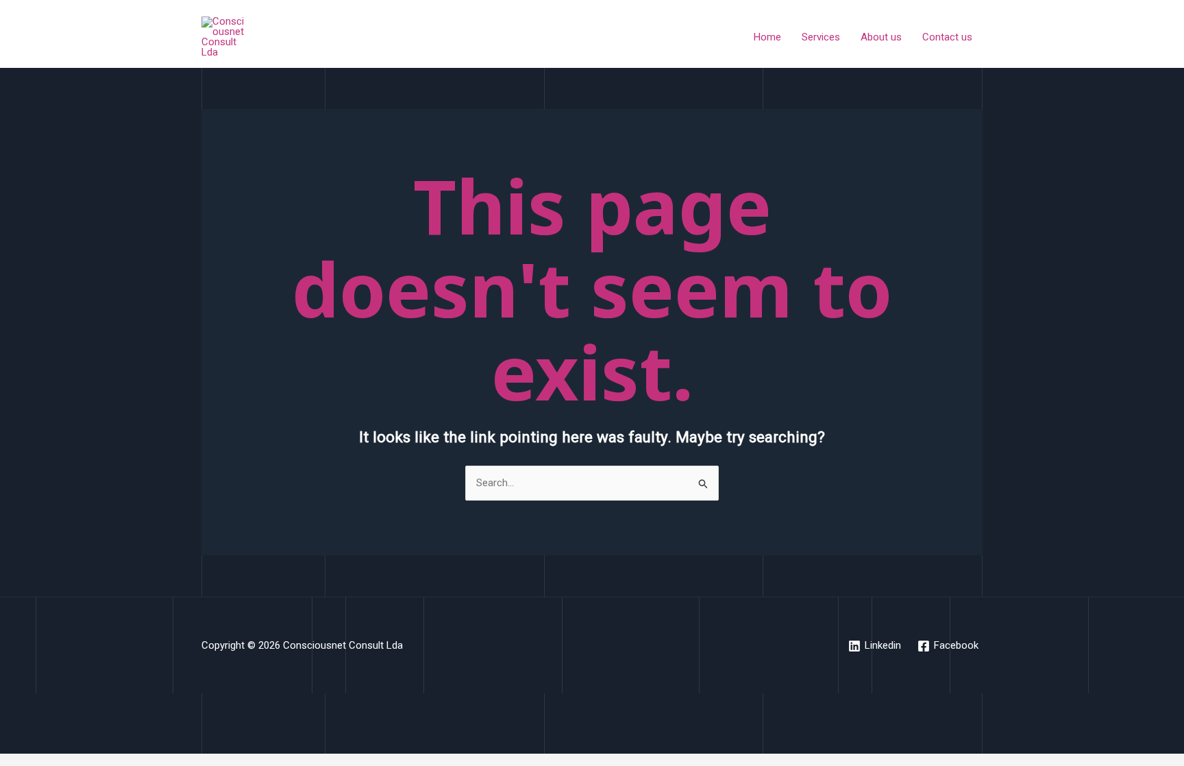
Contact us (947, 37)
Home (767, 37)
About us (881, 37)
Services (821, 37)
